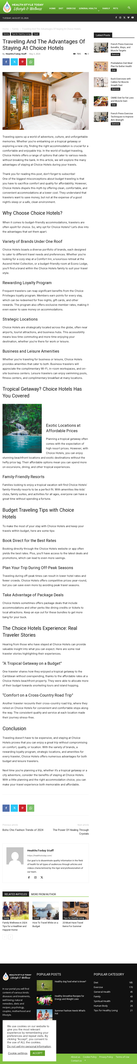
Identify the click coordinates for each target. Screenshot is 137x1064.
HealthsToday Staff (16, 53)
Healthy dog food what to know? (70, 981)
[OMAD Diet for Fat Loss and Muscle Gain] (101, 101)
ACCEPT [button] (37, 1053)
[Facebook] (116, 18)
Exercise (115, 54)
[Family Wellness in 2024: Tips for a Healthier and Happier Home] (15, 911)
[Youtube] (132, 18)
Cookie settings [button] (17, 1053)
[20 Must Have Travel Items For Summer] (76, 911)
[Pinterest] (22, 61)
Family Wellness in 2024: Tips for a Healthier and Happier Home (14, 926)
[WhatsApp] (30, 61)
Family (15, 28)
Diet (114, 70)
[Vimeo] (128, 18)
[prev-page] (4, 937)
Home (5, 28)
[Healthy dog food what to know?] (44, 985)
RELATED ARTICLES (16, 894)
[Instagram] (120, 18)
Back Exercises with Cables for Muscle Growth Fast (121, 82)
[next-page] (10, 937)
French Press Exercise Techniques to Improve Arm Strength (122, 116)
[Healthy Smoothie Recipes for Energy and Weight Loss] (44, 1000)
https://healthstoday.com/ (39, 855)
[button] (129, 8)
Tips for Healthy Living (21, 34)
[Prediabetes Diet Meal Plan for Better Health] (101, 67)
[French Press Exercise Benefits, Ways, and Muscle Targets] (101, 48)
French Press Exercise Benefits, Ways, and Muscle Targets (122, 47)
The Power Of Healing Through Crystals (71, 831)
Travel (36, 34)
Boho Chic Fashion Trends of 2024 (22, 830)
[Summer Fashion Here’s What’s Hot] (44, 1014)
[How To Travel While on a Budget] (45, 911)
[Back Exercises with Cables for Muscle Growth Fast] (101, 82)
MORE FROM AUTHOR (43, 894)
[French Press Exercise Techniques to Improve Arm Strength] (101, 117)
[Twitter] (124, 18)
